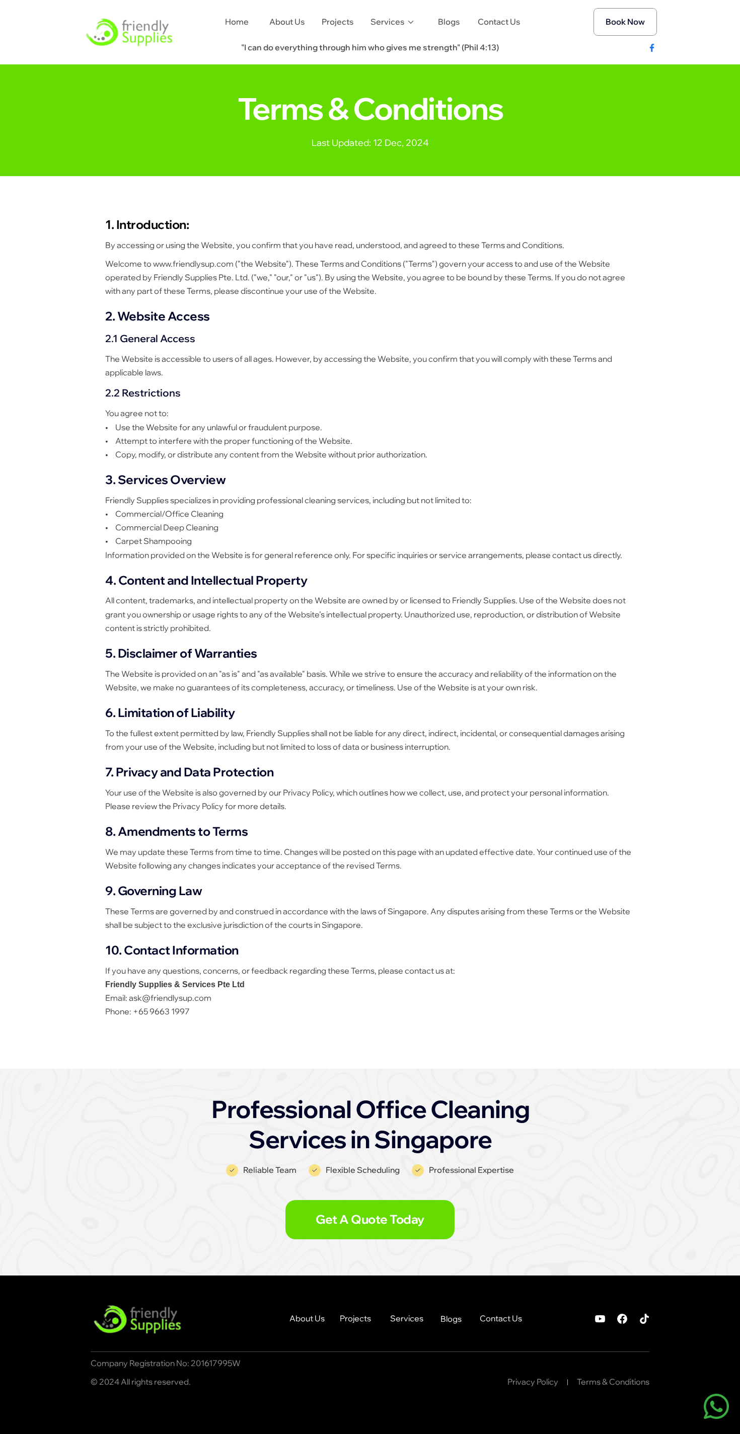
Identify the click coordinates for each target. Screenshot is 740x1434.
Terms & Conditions (613, 1382)
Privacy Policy (532, 1382)
